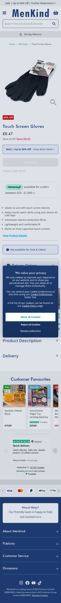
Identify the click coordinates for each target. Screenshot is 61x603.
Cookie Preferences (41, 294)
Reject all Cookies (30, 324)
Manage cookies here (30, 331)
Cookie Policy (29, 305)
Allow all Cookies (30, 317)
